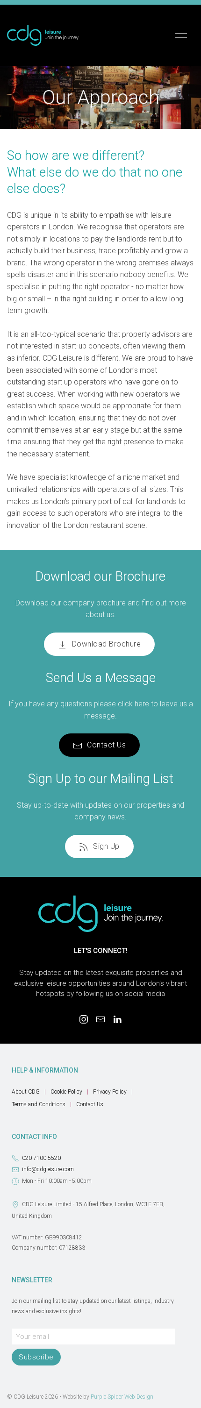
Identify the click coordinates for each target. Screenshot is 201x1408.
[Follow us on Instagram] (83, 1019)
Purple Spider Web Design (122, 1397)
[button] (181, 35)
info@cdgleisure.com (48, 1169)
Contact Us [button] (106, 744)
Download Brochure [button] (106, 644)
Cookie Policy (66, 1091)
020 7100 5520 (41, 1158)
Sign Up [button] (106, 846)
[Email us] (100, 1019)
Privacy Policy (110, 1091)
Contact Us (89, 1104)
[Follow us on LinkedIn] (117, 1019)
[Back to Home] (43, 35)
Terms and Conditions (38, 1104)
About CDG (26, 1091)
